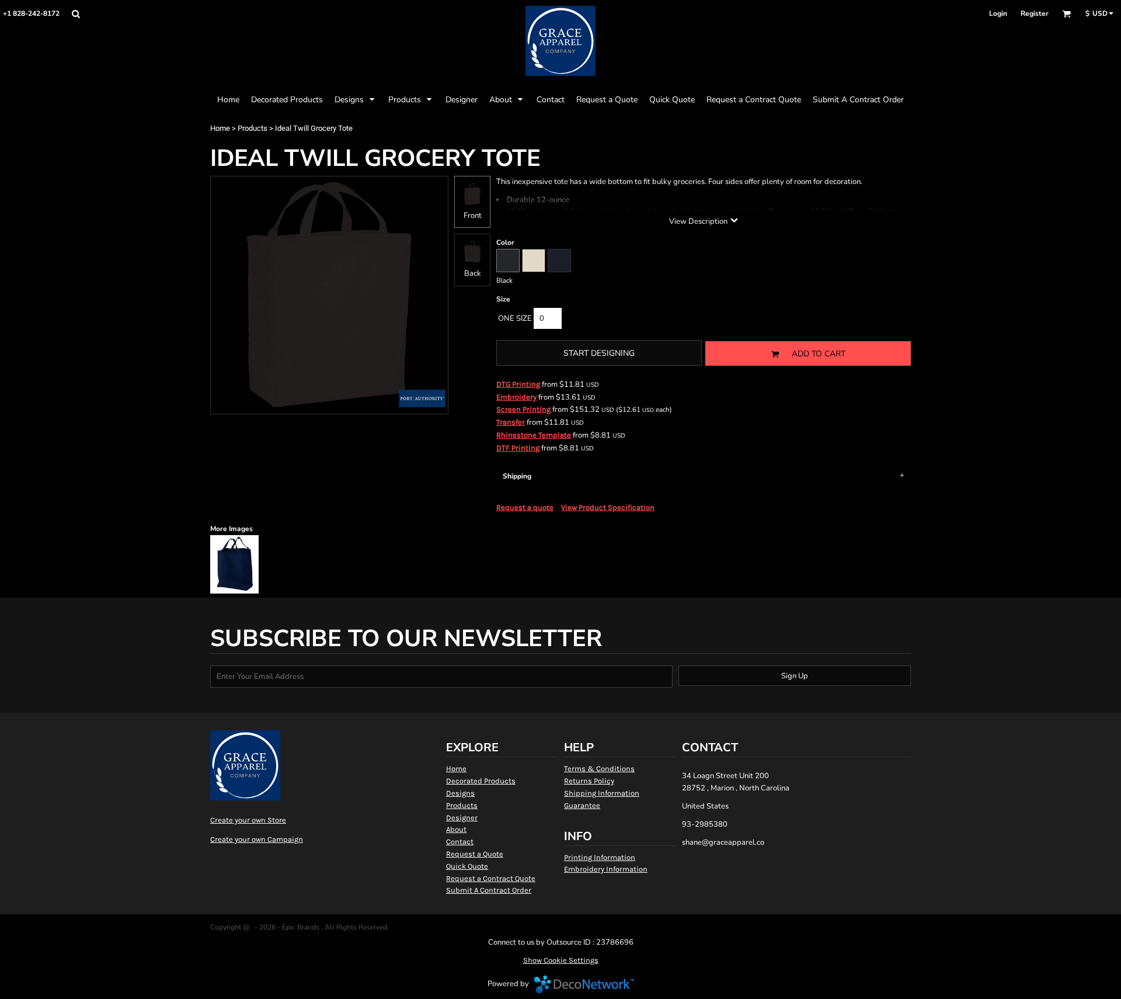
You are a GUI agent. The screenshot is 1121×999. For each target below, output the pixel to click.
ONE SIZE (515, 318)
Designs (460, 793)
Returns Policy (589, 780)
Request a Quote (474, 853)
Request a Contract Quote (490, 878)
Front (473, 215)
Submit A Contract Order (488, 890)
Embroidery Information (605, 869)
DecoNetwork (584, 984)
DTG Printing (518, 384)
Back (472, 273)
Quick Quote (467, 866)
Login (998, 13)
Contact (460, 841)
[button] (75, 13)
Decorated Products (481, 780)
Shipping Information (601, 793)
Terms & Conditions (599, 768)
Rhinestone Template (533, 435)
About (456, 829)
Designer (462, 817)
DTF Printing (517, 447)
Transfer (510, 422)
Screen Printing (523, 409)
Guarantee (582, 805)
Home (220, 128)
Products (252, 128)
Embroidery (516, 397)
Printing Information (599, 857)
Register (1035, 13)
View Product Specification (608, 507)
